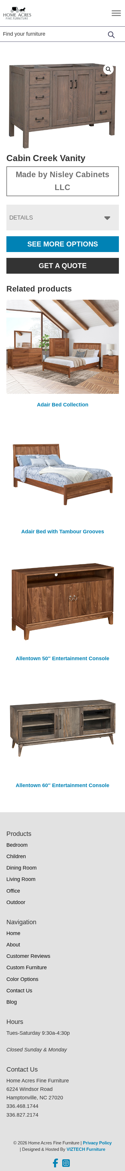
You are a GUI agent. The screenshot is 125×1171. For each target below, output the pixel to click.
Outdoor (15, 902)
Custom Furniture (26, 967)
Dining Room (21, 868)
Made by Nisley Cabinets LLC (62, 181)
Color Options (22, 979)
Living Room (20, 879)
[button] (108, 69)
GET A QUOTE (63, 266)
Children (16, 856)
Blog (11, 1002)
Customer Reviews (28, 956)
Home (13, 933)
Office (13, 891)
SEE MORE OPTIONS (62, 244)
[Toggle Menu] (116, 13)
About (13, 945)
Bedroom (17, 845)
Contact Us (19, 991)
